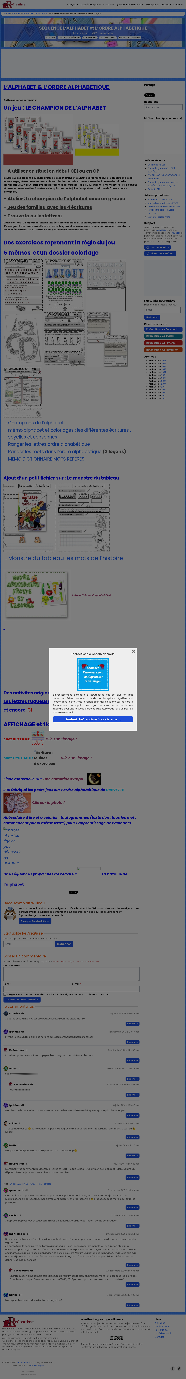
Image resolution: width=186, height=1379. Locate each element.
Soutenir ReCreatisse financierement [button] (93, 719)
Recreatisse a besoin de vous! (93, 654)
